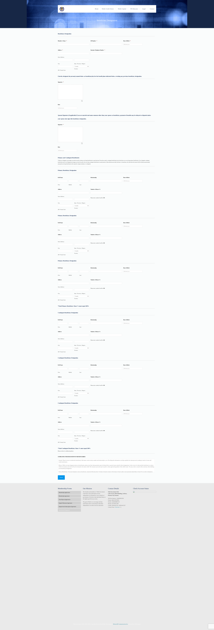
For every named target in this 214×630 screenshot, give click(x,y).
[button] (82, 101)
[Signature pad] (70, 92)
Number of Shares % (95, 189)
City (59, 63)
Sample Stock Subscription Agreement (67, 506)
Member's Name (62, 41)
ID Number (94, 41)
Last (80, 184)
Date (59, 104)
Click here (117, 507)
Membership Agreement (64, 496)
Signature (61, 82)
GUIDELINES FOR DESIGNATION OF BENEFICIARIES (71, 456)
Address (60, 50)
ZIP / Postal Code (62, 70)
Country (76, 68)
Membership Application (64, 492)
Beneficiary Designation (64, 510)
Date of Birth (127, 41)
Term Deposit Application (64, 499)
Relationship (94, 177)
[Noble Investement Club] (62, 9)
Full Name (60, 177)
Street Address (61, 57)
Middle (70, 184)
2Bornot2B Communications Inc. (120, 624)
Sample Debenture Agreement (65, 503)
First (59, 184)
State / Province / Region (79, 63)
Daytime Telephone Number (98, 50)
